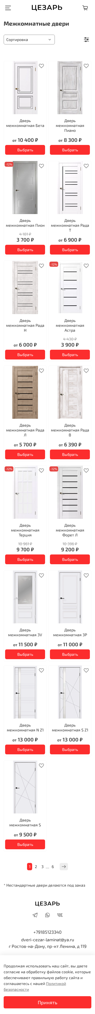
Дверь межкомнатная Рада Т (70, 225)
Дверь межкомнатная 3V (25, 632)
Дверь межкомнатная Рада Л (25, 430)
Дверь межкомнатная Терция (25, 530)
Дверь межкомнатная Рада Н (25, 325)
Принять (47, 1002)
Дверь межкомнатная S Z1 (70, 727)
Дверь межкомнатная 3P (70, 632)
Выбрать (25, 149)
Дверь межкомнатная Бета (25, 123)
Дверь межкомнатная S (25, 822)
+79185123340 (47, 932)
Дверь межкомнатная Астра (70, 325)
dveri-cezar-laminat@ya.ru (47, 939)
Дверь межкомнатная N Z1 (25, 727)
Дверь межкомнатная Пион (25, 222)
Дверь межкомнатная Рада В (70, 430)
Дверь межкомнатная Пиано (70, 125)
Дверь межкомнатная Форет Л (70, 530)
